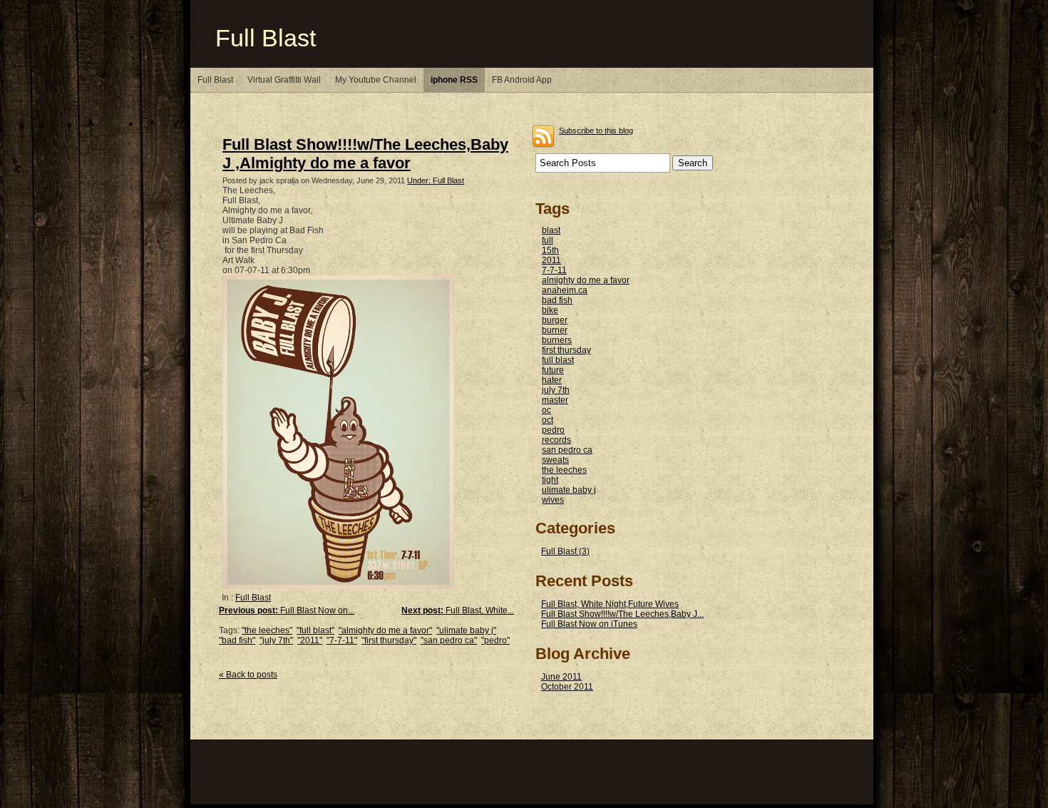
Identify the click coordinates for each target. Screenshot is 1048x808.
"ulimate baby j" (466, 630)
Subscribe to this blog (596, 130)
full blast (558, 360)
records (556, 440)
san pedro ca (567, 450)
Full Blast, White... (457, 610)
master (555, 400)
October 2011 (567, 687)
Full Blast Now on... (286, 610)
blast (551, 230)
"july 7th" (276, 640)
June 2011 (561, 677)
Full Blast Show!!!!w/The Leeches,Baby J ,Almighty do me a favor (365, 153)
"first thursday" (388, 640)
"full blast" (315, 630)
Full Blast (265, 38)
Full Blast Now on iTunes (589, 624)
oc (546, 410)
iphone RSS (454, 80)
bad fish (557, 300)
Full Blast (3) (565, 551)
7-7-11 (554, 270)
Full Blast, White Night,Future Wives (610, 604)
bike (550, 310)
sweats (555, 460)
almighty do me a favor (586, 280)
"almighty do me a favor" (385, 630)
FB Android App (522, 80)
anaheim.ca (564, 290)
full (547, 240)
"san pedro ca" (449, 640)
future (553, 370)
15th (550, 250)
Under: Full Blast (435, 180)
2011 (551, 260)
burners (557, 340)
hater (552, 380)
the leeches (564, 470)
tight (550, 480)
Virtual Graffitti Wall (284, 80)
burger (554, 320)
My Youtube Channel (375, 80)
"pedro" (495, 640)
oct (547, 420)
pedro (553, 430)
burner (554, 330)
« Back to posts (248, 675)
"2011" (309, 640)
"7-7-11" (342, 640)
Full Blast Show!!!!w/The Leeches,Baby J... (622, 614)
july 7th (556, 390)
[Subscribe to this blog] (543, 136)
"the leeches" (267, 630)
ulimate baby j (569, 490)
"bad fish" (237, 640)
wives (553, 500)
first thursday (566, 350)
